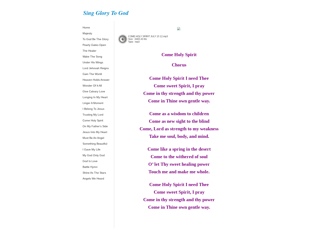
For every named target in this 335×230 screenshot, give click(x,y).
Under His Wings (93, 62)
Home (86, 27)
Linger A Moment (93, 103)
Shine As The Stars (94, 172)
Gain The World (92, 74)
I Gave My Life (91, 149)
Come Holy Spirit (93, 120)
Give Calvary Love (94, 91)
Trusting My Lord (93, 114)
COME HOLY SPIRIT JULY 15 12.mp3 (148, 36)
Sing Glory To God (106, 13)
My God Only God (94, 155)
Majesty (87, 33)
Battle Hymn (90, 166)
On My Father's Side (95, 126)
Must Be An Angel (93, 137)
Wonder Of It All (92, 85)
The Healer (89, 50)
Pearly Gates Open (94, 44)
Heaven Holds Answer (96, 79)
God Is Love (90, 161)
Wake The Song (92, 56)
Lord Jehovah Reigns (96, 68)
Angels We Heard (93, 178)
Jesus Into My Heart (95, 132)
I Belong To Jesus (93, 108)
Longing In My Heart (95, 97)
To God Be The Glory (96, 39)
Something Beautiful (95, 143)
